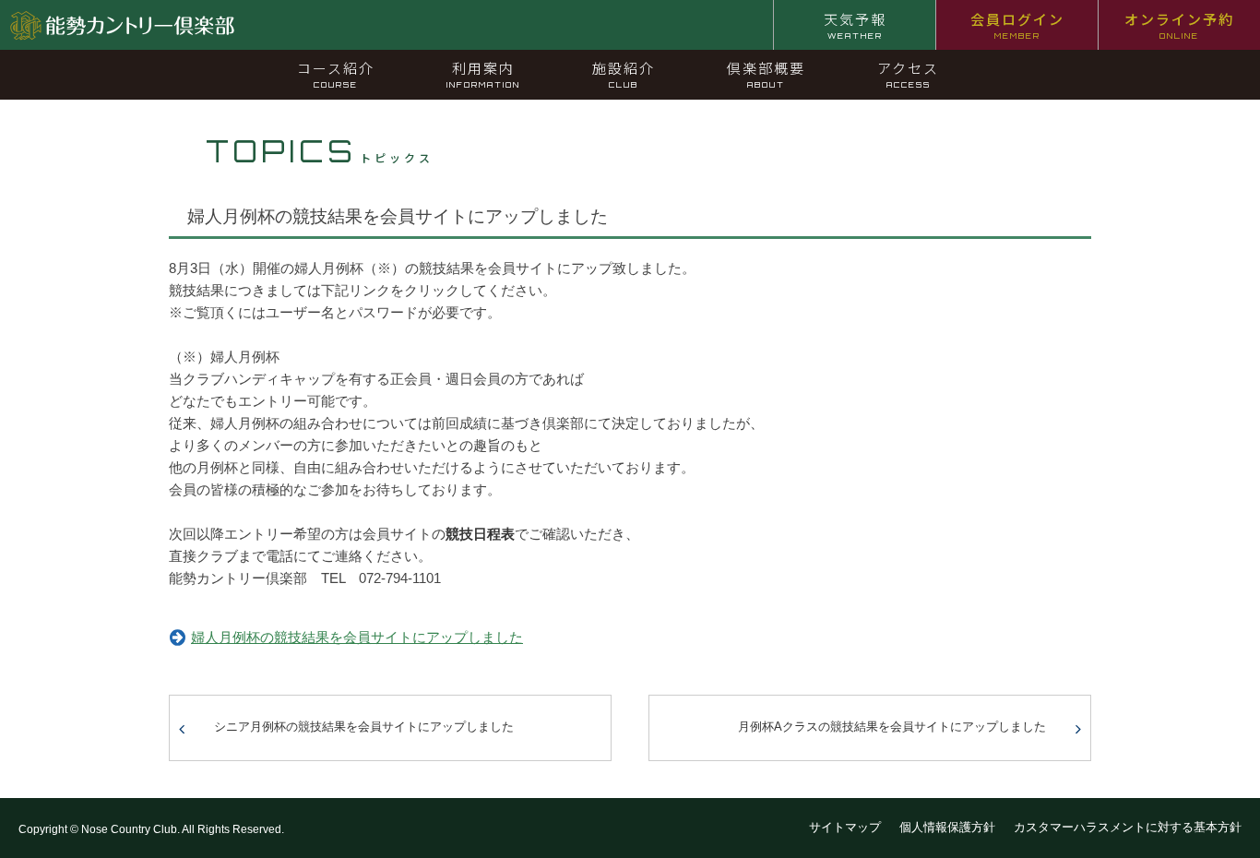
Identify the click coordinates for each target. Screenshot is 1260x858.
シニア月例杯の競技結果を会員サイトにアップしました (364, 726)
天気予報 (855, 25)
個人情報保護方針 (947, 827)
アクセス (908, 73)
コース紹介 (335, 73)
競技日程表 (480, 534)
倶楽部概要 (766, 73)
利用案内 (483, 73)
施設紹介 (623, 73)
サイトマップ (845, 827)
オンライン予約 (1179, 25)
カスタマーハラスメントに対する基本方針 (1128, 827)
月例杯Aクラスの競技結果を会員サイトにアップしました (892, 726)
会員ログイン (1017, 25)
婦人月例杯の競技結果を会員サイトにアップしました (357, 637)
